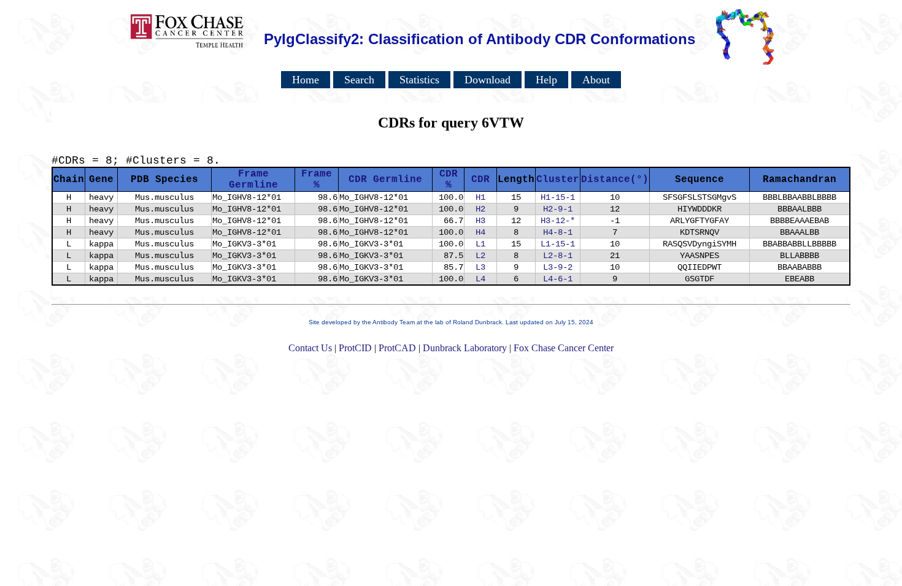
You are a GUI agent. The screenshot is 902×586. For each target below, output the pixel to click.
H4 (480, 232)
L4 (480, 279)
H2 (480, 209)
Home (305, 80)
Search (359, 80)
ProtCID (355, 348)
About (596, 80)
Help (546, 80)
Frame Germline (253, 180)
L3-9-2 (557, 267)
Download (487, 80)
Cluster (557, 179)
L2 (480, 256)
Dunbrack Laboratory (465, 348)
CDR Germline (385, 179)
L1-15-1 (558, 244)
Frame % (316, 180)
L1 (480, 244)
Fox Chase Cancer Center (564, 348)
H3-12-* (558, 221)
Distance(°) (615, 179)
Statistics (419, 80)
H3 (480, 221)
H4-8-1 (557, 232)
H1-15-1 (558, 197)
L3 (480, 267)
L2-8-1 (557, 256)
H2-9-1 (557, 209)
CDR (480, 179)
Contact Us (310, 348)
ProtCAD (397, 348)
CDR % (448, 180)
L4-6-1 (557, 279)
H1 (480, 197)
